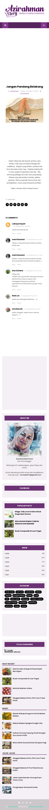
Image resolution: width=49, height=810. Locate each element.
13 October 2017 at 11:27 (34, 240)
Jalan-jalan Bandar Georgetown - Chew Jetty (28, 778)
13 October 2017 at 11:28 (34, 255)
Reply (13, 233)
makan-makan (36, 599)
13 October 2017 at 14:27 (29, 296)
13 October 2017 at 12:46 (33, 271)
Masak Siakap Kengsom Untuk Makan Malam (29, 714)
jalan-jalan (15, 599)
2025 (24, 558)
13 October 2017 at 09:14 (22, 226)
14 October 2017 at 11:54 (32, 309)
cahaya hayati (18, 224)
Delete (19, 233)
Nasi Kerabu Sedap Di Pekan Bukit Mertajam (27, 670)
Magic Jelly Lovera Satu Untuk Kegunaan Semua (28, 512)
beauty (8, 595)
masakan (22, 603)
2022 (24, 570)
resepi (17, 606)
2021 (24, 575)
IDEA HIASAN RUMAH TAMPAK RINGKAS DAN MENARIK (27, 522)
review (24, 606)
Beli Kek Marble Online (22, 688)
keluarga (25, 599)
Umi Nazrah (17, 309)
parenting (32, 603)
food (36, 595)
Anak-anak (10, 592)
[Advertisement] (24, 56)
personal (11, 199)
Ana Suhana (17, 270)
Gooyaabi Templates (35, 807)
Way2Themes (13, 807)
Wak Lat (15, 296)
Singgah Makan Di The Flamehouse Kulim (28, 769)
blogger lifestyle (18, 595)
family (29, 595)
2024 (24, 562)
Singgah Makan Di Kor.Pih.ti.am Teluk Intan (29, 699)
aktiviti (38, 592)
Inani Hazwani (18, 239)
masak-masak (11, 603)
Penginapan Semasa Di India (25, 787)
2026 (24, 553)
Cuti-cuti (20, 592)
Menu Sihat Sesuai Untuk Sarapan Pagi (29, 743)
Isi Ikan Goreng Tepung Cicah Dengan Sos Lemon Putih (29, 734)
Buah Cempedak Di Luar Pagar (28, 531)
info (7, 599)
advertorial (29, 592)
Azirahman (14, 91)
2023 (24, 566)
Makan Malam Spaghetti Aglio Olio (28, 723)
